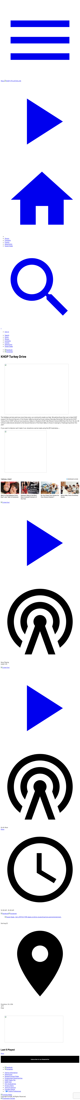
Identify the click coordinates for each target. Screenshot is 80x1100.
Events (7, 242)
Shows (7, 238)
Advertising (8, 244)
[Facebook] (8, 350)
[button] (10, 490)
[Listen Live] (40, 541)
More (2, 1053)
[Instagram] (9, 352)
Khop (2, 829)
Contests (8, 240)
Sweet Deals (9, 246)
